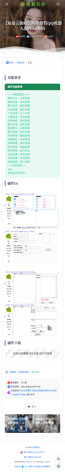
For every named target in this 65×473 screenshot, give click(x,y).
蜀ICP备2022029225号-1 (34, 452)
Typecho (29, 462)
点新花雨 (36, 447)
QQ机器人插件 (23, 372)
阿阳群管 (13, 372)
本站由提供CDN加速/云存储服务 (32, 467)
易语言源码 (35, 372)
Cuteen (47, 462)
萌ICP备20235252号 (32, 457)
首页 (12, 63)
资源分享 (21, 63)
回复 (36, 353)
